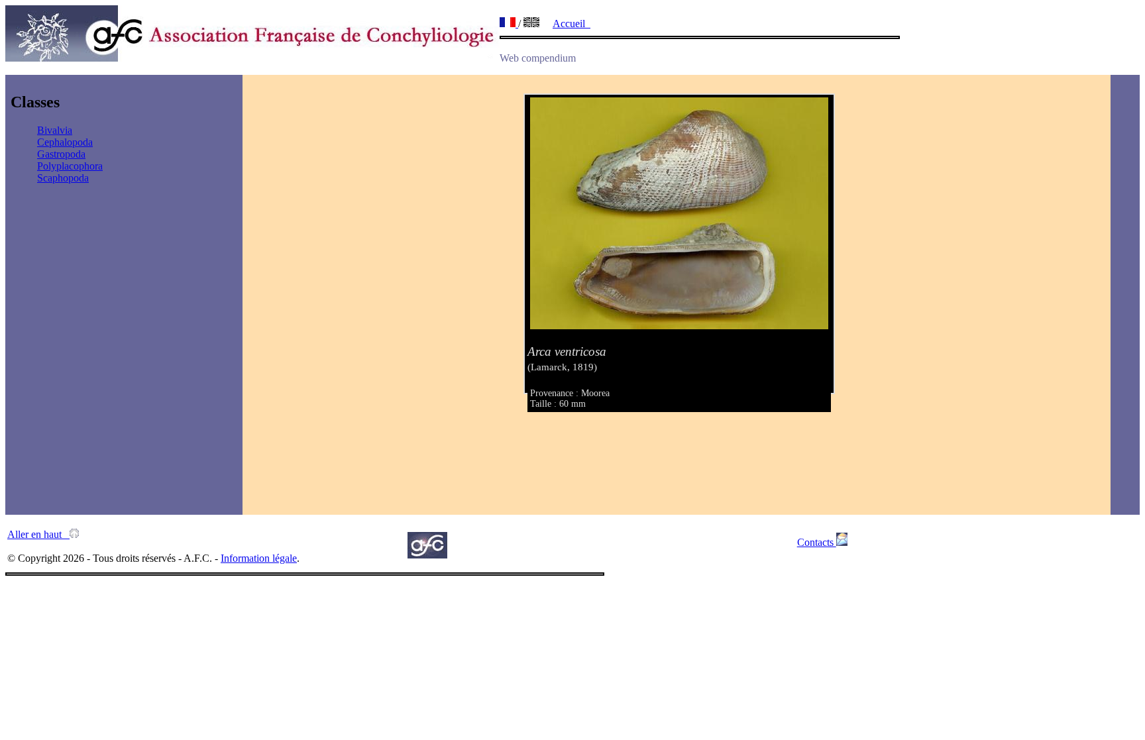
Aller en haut (38, 534)
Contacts (816, 542)
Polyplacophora (70, 166)
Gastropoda (61, 154)
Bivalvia (54, 130)
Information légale (259, 558)
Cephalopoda (65, 142)
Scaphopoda (63, 178)
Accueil (571, 23)
